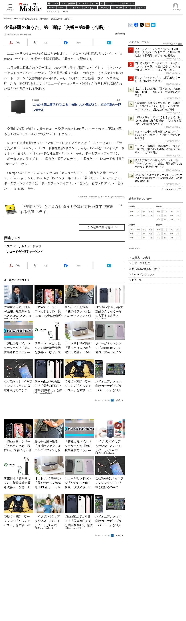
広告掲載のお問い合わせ (146, 269)
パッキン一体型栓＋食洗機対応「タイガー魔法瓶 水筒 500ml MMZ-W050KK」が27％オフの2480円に (157, 149)
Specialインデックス (143, 274)
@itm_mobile (142, 24)
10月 (171, 211)
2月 (144, 215)
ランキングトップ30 (171, 189)
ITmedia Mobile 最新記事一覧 (147, 24)
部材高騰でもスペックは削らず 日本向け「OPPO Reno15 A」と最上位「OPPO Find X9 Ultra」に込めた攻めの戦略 (157, 106)
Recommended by (102, 400)
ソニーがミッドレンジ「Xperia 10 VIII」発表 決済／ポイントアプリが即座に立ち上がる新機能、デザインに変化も (158, 52)
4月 (131, 215)
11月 (165, 211)
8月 (131, 211)
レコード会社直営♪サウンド (25, 251)
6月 (144, 211)
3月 (138, 215)
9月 (178, 211)
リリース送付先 (141, 263)
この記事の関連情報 (100, 227)
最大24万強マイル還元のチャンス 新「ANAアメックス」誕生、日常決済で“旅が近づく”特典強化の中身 (158, 163)
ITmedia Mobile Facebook (136, 24)
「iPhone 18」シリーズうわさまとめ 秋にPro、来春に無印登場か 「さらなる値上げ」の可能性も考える (158, 120)
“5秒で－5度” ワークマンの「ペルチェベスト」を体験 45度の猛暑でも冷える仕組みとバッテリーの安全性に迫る (157, 66)
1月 (150, 215)
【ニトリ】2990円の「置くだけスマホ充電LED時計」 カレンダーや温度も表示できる (157, 92)
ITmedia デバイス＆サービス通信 (130, 24)
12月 (159, 211)
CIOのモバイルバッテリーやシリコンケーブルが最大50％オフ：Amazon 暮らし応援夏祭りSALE (158, 178)
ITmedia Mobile (11, 18)
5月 (150, 211)
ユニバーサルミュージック (24, 246)
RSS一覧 (137, 280)
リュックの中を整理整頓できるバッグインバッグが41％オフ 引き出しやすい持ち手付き (157, 135)
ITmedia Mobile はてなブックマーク (153, 24)
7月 (138, 211)
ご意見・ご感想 (141, 257)
